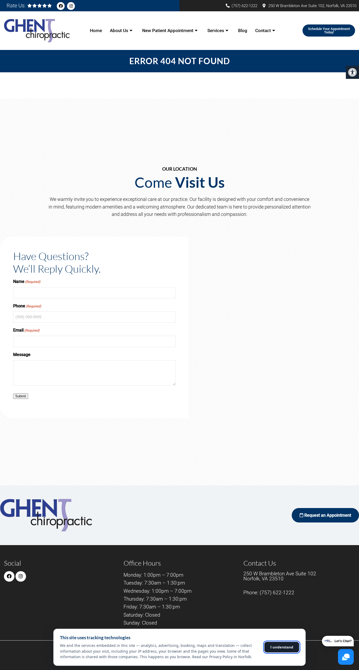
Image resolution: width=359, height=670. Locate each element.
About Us (119, 30)
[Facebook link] (61, 6)
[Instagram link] (71, 6)
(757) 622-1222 (244, 5)
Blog (242, 30)
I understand (281, 647)
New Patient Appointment (167, 30)
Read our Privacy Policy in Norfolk (221, 656)
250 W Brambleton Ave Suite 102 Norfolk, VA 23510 (279, 576)
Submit (20, 396)
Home (96, 30)
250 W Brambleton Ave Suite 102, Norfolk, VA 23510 (312, 5)
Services (215, 30)
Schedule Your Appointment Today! (329, 30)
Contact (263, 30)
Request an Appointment (327, 515)
